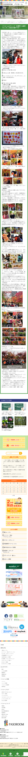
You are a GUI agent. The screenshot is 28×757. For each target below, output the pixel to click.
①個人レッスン (6, 532)
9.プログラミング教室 (6, 663)
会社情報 (3, 707)
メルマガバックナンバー (7, 697)
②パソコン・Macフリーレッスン (7, 536)
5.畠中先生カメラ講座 (6, 657)
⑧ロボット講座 (6, 559)
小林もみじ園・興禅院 (9, 73)
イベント (3, 681)
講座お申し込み (5, 714)
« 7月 (13, 495)
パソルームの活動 (5, 679)
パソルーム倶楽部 (5, 684)
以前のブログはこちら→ (7, 692)
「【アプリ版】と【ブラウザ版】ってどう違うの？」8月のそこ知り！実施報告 (7, 413)
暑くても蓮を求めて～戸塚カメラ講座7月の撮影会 (7, 429)
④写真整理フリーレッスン (9, 543)
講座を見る (3, 647)
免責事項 (3, 712)
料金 (2, 669)
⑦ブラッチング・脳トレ (9, 555)
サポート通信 (4, 693)
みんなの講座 (4, 700)
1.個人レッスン (5, 650)
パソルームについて (5, 703)
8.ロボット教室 (5, 662)
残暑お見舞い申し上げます (20, 426)
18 (6, 490)
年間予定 (3, 686)
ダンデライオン (19, 75)
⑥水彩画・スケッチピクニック (7, 551)
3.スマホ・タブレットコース (7, 653)
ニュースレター (5, 695)
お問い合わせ (4, 716)
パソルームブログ (5, 689)
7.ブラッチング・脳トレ (6, 660)
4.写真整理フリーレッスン (7, 655)
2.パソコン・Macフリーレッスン (8, 651)
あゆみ (3, 709)
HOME (2, 644)
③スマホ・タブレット (8, 540)
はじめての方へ (4, 666)
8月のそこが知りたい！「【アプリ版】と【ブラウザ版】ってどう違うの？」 (20, 413)
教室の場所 (4, 717)
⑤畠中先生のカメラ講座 (9, 547)
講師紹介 (3, 672)
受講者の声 (4, 674)
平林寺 (4, 80)
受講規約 (3, 676)
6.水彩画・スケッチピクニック (8, 658)
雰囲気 (3, 705)
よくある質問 (4, 670)
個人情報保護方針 (5, 711)
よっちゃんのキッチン (6, 698)
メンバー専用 (4, 683)
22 (21, 490)
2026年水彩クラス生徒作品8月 (10, 476)
